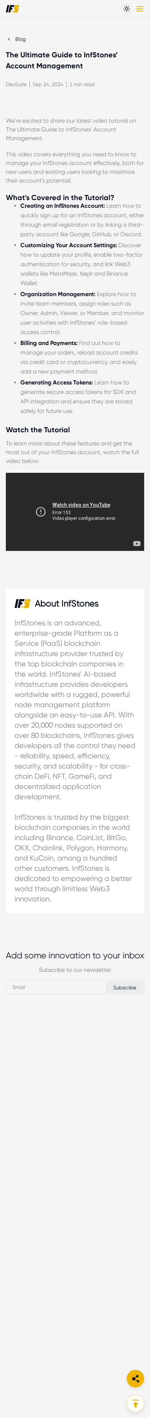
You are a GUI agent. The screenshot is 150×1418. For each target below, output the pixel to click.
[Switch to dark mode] (127, 9)
